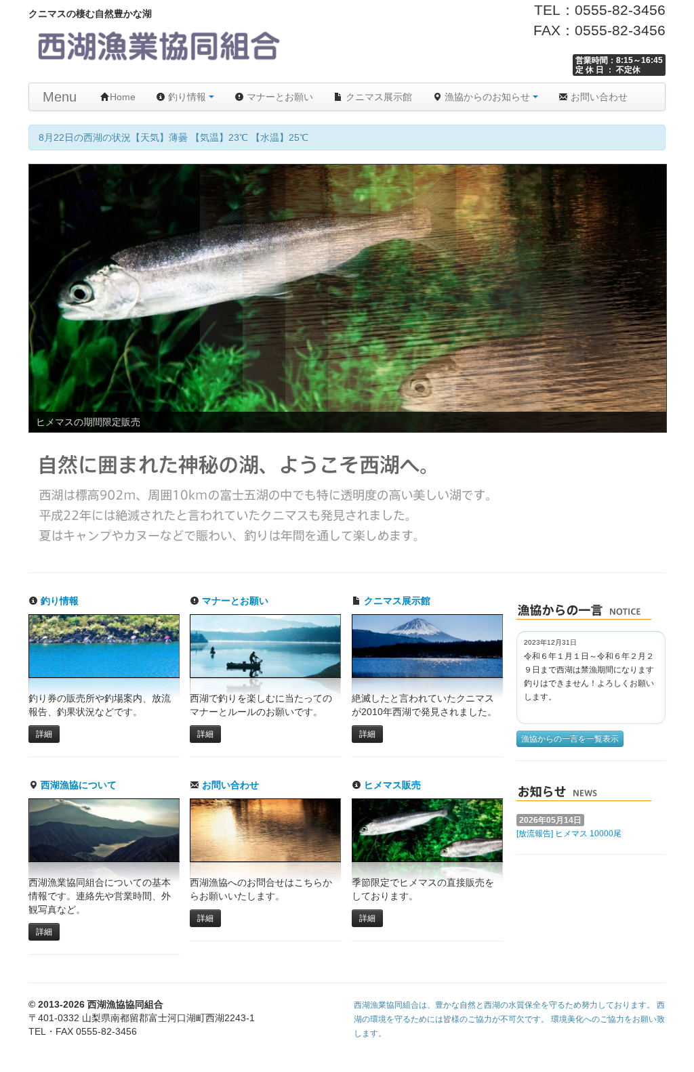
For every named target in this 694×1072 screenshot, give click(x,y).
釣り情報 (187, 96)
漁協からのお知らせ (487, 96)
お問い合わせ (598, 96)
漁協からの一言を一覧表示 (570, 739)
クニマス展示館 (377, 96)
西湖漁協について (77, 784)
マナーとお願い (278, 96)
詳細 (44, 734)
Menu (60, 96)
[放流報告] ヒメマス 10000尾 (568, 833)
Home (123, 96)
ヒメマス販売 (391, 784)
